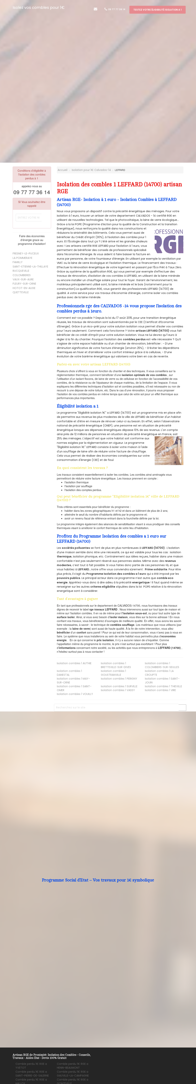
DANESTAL (69, 673)
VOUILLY (75, 694)
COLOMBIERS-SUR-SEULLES (162, 665)
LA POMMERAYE (22, 258)
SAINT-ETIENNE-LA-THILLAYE (30, 266)
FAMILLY (18, 262)
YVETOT (31, 1066)
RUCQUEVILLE (21, 271)
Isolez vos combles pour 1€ (39, 7)
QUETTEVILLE (21, 292)
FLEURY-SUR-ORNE (24, 284)
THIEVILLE (163, 686)
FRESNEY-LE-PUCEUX (26, 253)
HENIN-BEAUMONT (72, 1066)
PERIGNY (119, 679)
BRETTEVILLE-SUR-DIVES (116, 665)
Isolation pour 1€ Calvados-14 (91, 170)
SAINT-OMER (74, 688)
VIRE (160, 690)
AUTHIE (74, 663)
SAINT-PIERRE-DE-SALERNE (32, 1073)
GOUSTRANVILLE (113, 673)
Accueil (62, 170)
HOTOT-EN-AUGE (24, 288)
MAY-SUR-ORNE (73, 680)
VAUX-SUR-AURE (23, 279)
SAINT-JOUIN (162, 680)
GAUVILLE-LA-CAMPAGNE (73, 1073)
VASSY (118, 690)
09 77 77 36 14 (116, 9)
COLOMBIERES (22, 275)
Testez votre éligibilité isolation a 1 (157, 9)
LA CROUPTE (159, 673)
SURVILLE (119, 686)
